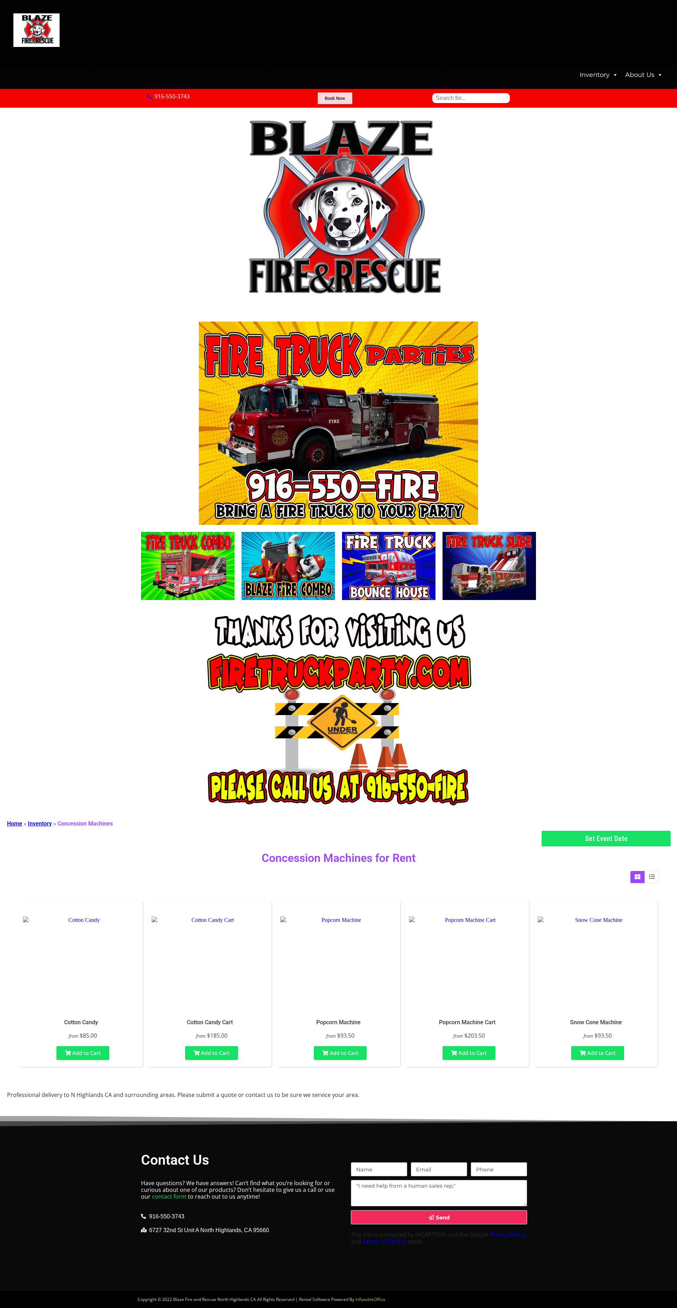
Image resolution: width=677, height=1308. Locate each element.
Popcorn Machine (338, 1022)
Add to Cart (86, 1052)
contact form (169, 1196)
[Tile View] (637, 877)
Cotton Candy (81, 1022)
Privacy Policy (508, 1234)
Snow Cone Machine (596, 1022)
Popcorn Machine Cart (467, 1022)
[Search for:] (471, 98)
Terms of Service (384, 1241)
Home (14, 823)
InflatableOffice (370, 1299)
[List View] (652, 877)
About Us (639, 75)
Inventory (595, 75)
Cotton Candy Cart (210, 1022)
